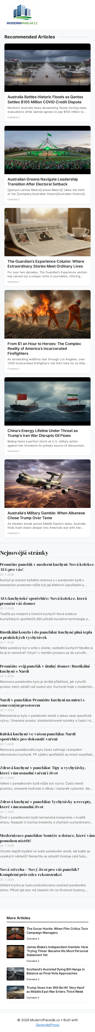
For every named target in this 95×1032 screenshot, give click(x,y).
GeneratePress (47, 1025)
